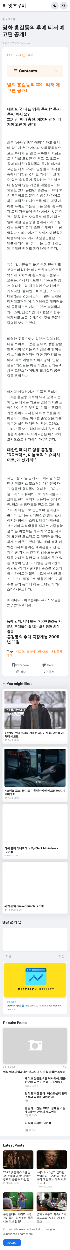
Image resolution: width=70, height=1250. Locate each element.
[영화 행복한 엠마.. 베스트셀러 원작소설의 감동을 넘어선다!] (13, 1097)
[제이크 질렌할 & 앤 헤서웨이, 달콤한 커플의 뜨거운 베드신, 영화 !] (13, 1082)
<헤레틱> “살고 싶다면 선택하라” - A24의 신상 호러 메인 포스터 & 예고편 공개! (51, 1177)
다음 (8, 956)
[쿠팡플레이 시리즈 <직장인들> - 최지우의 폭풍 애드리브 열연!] (18, 1201)
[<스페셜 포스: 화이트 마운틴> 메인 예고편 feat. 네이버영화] (35, 768)
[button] (5, 6)
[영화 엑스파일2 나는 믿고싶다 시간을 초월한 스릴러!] (35, 1046)
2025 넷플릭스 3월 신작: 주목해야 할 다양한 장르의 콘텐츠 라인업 (17, 1175)
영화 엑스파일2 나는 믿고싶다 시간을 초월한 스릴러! (34, 1071)
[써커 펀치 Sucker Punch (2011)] (35, 883)
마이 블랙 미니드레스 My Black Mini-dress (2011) (31, 849)
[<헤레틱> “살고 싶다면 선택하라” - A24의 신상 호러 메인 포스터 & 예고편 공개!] (52, 1159)
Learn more (25, 1234)
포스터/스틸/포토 (38, 651)
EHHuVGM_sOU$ (20, 55)
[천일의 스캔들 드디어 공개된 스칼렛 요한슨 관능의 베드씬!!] (13, 1111)
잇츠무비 (17, 5)
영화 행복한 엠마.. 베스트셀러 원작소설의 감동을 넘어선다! (46, 1095)
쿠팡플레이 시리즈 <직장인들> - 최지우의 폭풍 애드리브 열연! (18, 1217)
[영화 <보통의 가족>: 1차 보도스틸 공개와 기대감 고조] (52, 1201)
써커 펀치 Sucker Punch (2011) (24, 906)
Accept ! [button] (12, 1242)
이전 (61, 956)
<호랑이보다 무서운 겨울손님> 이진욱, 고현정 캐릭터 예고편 (34, 734)
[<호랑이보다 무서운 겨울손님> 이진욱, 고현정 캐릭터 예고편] (35, 710)
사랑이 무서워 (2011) (38, 1123)
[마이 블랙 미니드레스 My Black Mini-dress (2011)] (35, 825)
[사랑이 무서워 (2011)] (13, 1126)
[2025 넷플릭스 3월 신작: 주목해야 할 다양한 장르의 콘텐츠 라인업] (18, 1159)
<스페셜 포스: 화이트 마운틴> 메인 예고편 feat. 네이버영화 (34, 792)
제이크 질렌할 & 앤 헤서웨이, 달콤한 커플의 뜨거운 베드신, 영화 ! (45, 1080)
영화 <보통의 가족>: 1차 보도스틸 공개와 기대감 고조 (51, 1217)
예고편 (11, 19)
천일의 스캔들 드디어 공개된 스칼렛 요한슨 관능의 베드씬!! (45, 1109)
